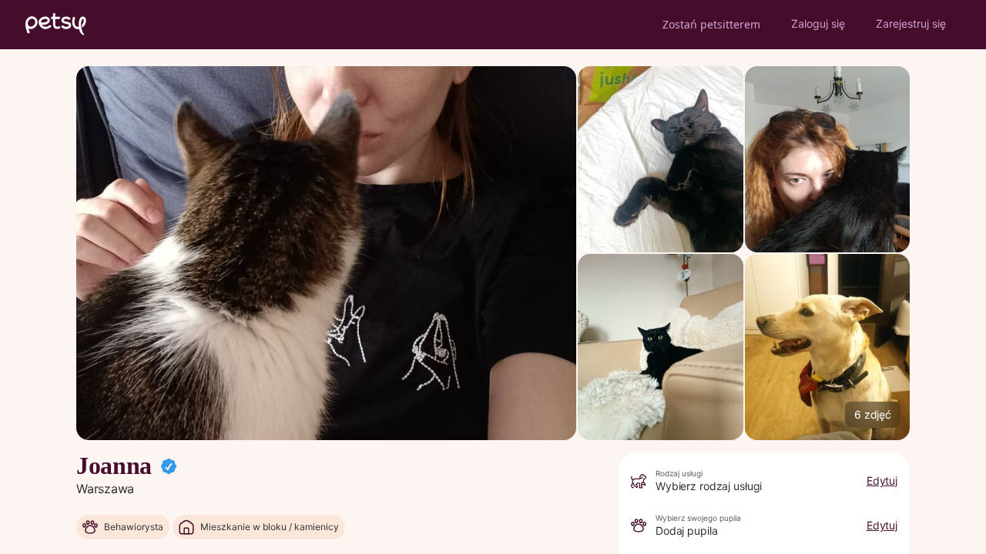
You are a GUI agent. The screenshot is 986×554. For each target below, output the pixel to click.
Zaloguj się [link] (818, 23)
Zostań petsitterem (711, 24)
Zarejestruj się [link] (911, 23)
